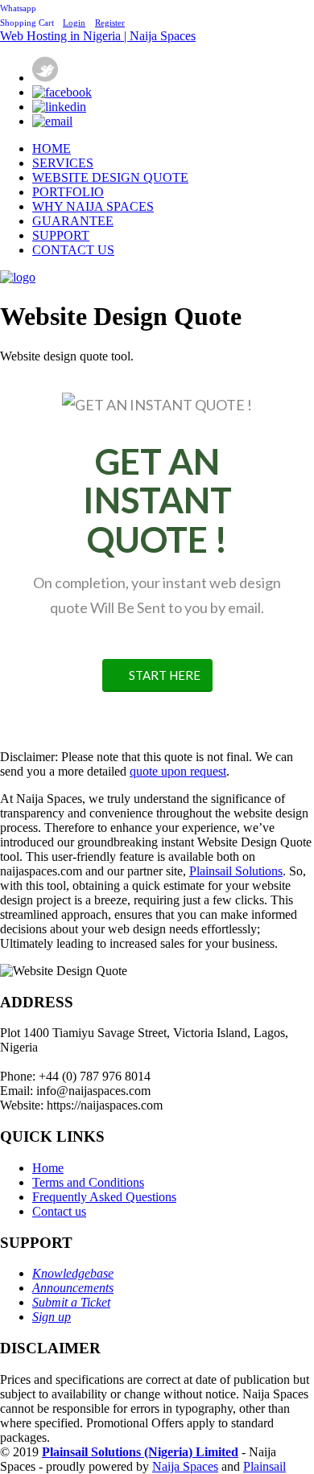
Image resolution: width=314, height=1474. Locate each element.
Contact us (59, 1211)
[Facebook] (62, 92)
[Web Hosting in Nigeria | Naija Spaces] (17, 277)
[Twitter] (45, 77)
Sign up (51, 1317)
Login (74, 22)
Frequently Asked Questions (104, 1197)
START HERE (164, 675)
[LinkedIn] (59, 106)
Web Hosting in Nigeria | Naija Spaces (98, 36)
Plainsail (264, 1466)
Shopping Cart (28, 22)
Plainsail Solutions (236, 871)
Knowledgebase (73, 1273)
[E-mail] (52, 121)
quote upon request (178, 771)
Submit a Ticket (71, 1302)
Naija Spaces (185, 1466)
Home (48, 1168)
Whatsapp (18, 8)
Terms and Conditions (88, 1182)
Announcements (73, 1288)
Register (110, 22)
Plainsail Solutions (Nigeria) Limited (140, 1452)
